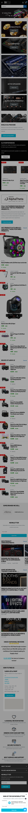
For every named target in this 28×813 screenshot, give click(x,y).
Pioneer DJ (5, 178)
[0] (25, 2)
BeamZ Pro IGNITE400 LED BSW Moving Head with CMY (17, 469)
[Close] (26, 794)
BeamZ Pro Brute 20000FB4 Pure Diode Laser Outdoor (17, 413)
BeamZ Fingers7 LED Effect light (17, 334)
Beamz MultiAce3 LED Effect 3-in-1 (18, 285)
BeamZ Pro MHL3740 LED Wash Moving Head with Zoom (18, 425)
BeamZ (3, 260)
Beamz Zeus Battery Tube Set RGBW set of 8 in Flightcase (18, 435)
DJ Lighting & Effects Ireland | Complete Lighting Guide (12, 611)
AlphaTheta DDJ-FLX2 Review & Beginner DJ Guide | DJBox (13, 634)
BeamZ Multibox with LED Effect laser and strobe (14, 262)
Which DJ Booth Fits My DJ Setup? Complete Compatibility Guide (13, 589)
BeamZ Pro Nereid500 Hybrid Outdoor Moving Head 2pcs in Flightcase (17, 367)
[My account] (23, 2)
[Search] (25, 6)
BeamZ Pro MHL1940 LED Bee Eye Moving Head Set (18, 378)
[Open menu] (2, 2)
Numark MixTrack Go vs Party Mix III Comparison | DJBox (10, 559)
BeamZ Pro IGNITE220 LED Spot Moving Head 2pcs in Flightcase (18, 480)
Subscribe (14, 810)
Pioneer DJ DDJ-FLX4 (8, 180)
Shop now (5, 157)
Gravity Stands (14, 271)
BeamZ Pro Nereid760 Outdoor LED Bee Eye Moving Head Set (18, 390)
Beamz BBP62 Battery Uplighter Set (16, 446)
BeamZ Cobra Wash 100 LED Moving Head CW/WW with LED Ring (18, 347)
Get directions (10, 695)
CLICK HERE (7, 658)
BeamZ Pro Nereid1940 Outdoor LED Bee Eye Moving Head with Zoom (18, 459)
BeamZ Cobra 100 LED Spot (8, 323)
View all (25, 227)
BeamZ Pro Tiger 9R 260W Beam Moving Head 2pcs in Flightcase (17, 493)
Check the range (7, 222)
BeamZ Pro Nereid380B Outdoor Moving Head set (16, 402)
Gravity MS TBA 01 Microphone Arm (18, 273)
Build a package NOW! (8, 135)
